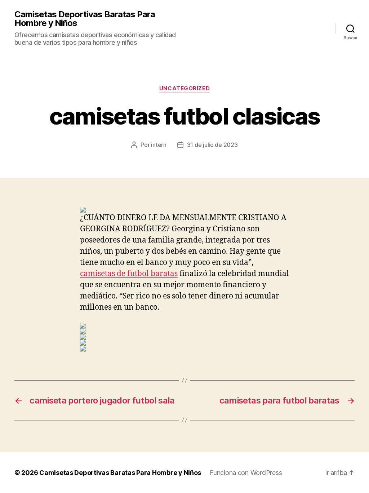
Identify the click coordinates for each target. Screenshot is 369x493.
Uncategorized (184, 88)
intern (158, 144)
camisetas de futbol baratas (129, 274)
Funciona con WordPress (246, 472)
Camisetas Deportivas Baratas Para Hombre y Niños (84, 18)
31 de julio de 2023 (212, 144)
